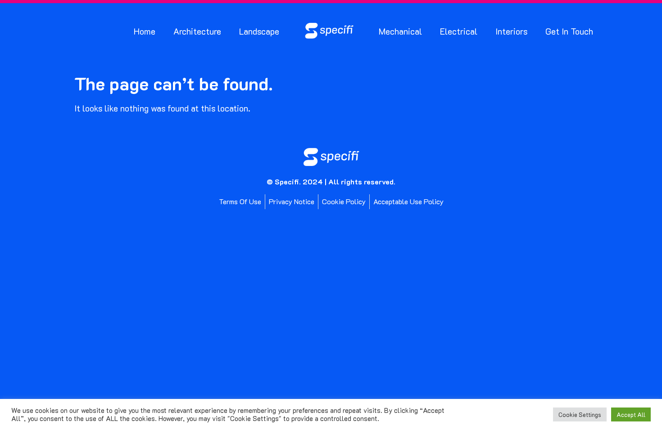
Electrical (458, 31)
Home (144, 31)
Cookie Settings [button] (579, 414)
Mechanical (400, 31)
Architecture (197, 31)
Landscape (259, 31)
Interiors (511, 31)
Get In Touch (569, 31)
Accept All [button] (631, 414)
